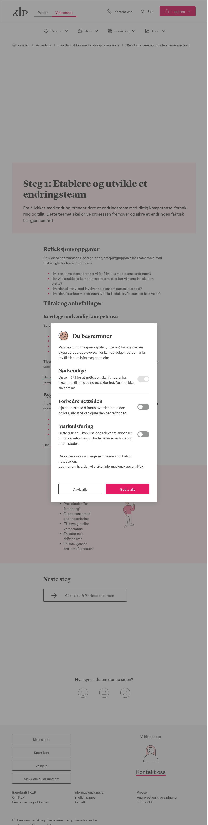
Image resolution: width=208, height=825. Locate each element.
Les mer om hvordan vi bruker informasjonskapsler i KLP (100, 466)
